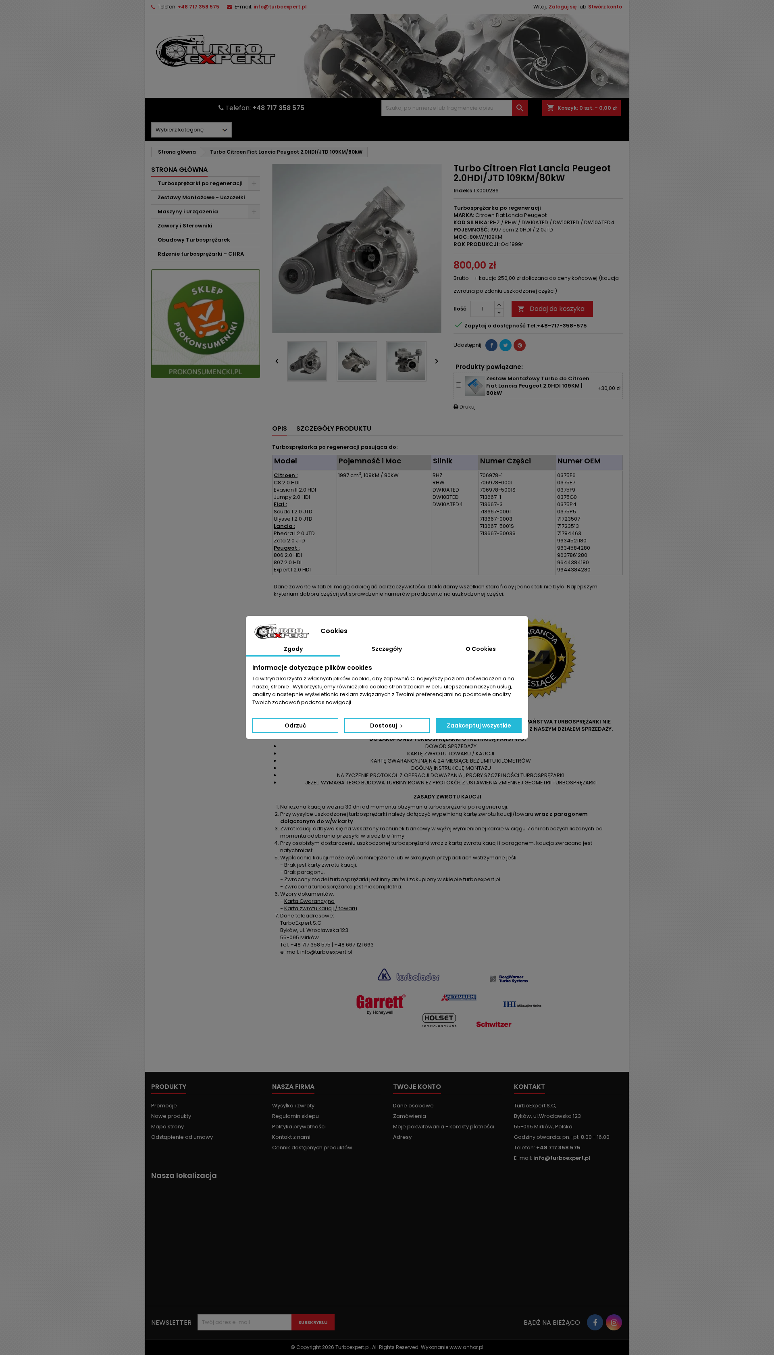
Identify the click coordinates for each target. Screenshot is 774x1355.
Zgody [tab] (293, 649)
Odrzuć (295, 725)
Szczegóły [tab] (387, 649)
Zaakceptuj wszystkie (479, 725)
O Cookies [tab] (481, 649)
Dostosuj (384, 725)
